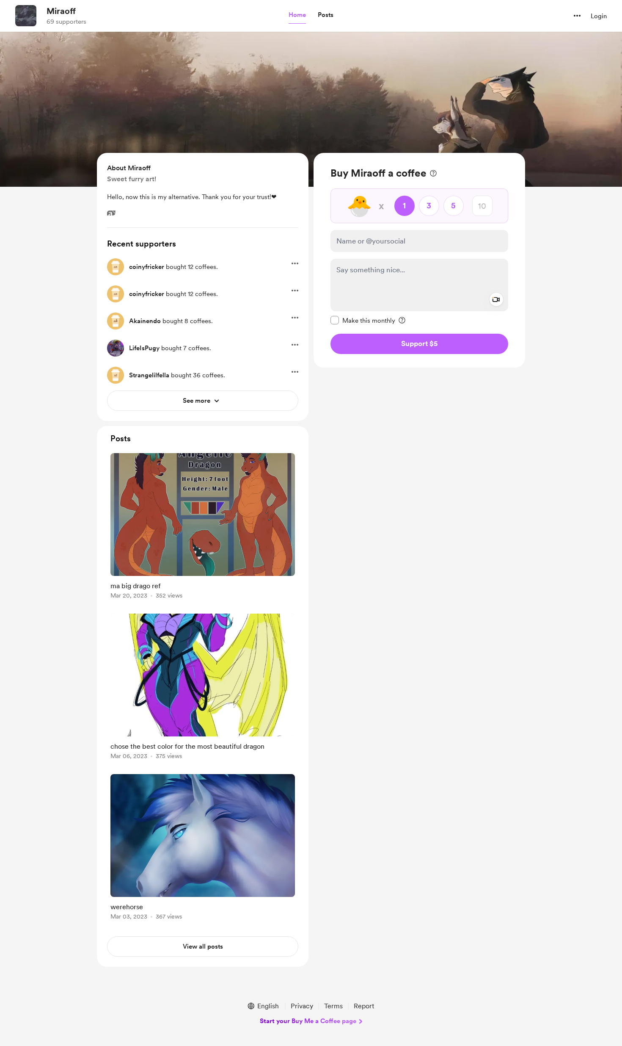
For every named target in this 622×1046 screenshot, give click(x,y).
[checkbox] (362, 320)
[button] (297, 15)
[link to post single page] (202, 527)
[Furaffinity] (111, 213)
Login (599, 16)
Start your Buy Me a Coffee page (308, 1021)
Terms (333, 1006)
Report (364, 1006)
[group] (202, 527)
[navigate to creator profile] (25, 15)
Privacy (302, 1006)
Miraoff (61, 11)
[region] (419, 260)
